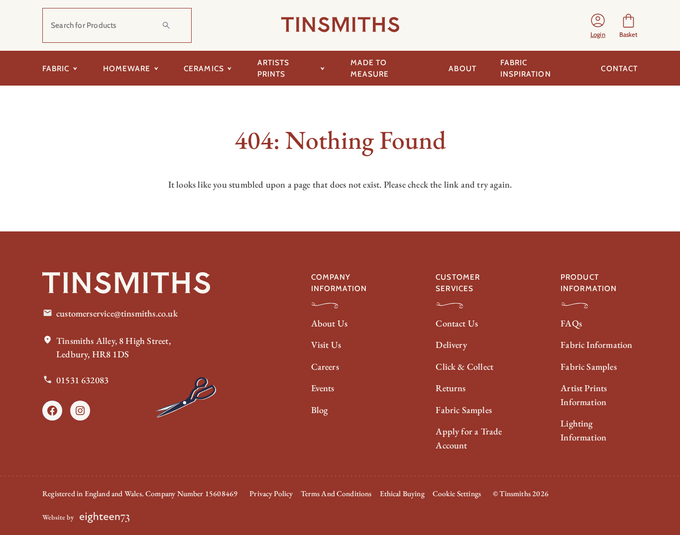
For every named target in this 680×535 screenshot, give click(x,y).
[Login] (597, 25)
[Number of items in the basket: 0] (628, 25)
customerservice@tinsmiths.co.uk (117, 313)
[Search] (166, 25)
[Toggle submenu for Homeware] (156, 68)
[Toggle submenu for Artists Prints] (323, 68)
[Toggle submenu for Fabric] (75, 68)
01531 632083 (82, 380)
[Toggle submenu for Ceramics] (229, 68)
